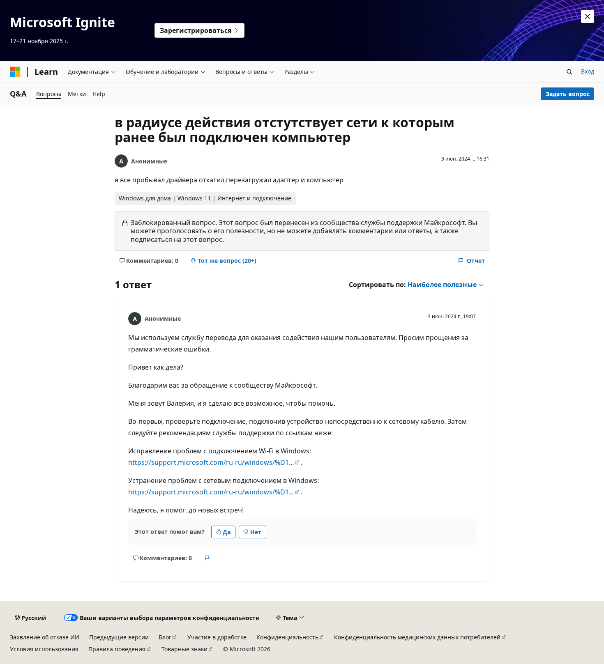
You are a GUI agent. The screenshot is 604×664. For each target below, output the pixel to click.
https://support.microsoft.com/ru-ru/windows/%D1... (211, 462)
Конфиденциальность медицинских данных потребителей (417, 637)
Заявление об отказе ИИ (44, 637)
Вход (587, 71)
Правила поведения (116, 649)
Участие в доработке (217, 637)
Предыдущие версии (119, 637)
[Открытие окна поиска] (569, 71)
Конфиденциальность (287, 637)
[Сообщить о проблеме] (207, 558)
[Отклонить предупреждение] (587, 16)
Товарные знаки (184, 649)
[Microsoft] (15, 72)
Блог (165, 637)
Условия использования (44, 649)
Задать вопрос (568, 94)
